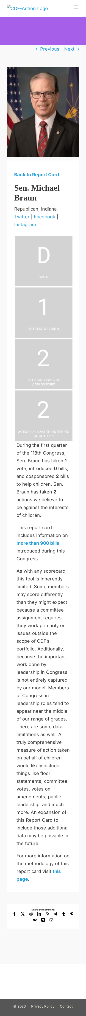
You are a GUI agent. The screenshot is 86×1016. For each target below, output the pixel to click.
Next (69, 49)
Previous (49, 49)
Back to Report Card (36, 174)
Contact (66, 1006)
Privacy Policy (42, 1006)
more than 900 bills (38, 543)
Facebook (44, 216)
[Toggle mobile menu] (76, 7)
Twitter (22, 216)
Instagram (25, 224)
